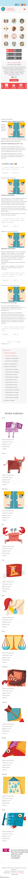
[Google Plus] (24, 5)
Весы (3, 631)
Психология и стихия (7, 441)
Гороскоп (4, 448)
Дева (3, 595)
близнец (17, 167)
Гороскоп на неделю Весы (10, 363)
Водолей (4, 774)
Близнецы (5, 489)
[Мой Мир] (22, 5)
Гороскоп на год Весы (9, 400)
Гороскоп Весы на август (12, 387)
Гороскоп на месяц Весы (10, 366)
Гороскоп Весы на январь (12, 369)
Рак (3, 524)
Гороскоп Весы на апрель (12, 377)
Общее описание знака (8, 439)
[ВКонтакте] (16, 5)
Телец (3, 453)
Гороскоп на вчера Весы (11, 355)
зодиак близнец (4, 328)
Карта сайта (15, 874)
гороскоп (8, 169)
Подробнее (14, 80)
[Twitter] (18, 5)
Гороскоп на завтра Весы (12, 361)
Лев (3, 560)
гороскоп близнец (15, 169)
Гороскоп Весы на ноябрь (12, 395)
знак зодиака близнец (13, 274)
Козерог (4, 738)
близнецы (17, 218)
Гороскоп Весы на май (11, 379)
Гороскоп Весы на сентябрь (12, 389)
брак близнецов (10, 222)
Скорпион (5, 666)
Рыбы (3, 810)
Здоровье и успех (6, 444)
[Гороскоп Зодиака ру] (8, 8)
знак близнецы (4, 220)
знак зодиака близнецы (14, 220)
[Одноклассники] (20, 5)
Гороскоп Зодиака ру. (19, 872)
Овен (3, 418)
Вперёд (18, 341)
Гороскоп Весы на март (11, 374)
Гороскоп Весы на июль (11, 384)
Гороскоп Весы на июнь (11, 382)
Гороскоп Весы (6, 350)
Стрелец (4, 702)
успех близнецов (10, 276)
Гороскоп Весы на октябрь (12, 392)
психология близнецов (14, 328)
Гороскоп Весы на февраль (12, 372)
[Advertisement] (14, 103)
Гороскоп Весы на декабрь (12, 397)
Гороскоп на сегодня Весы (12, 358)
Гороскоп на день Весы (10, 353)
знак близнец (4, 274)
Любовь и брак (5, 446)
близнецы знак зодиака (9, 167)
